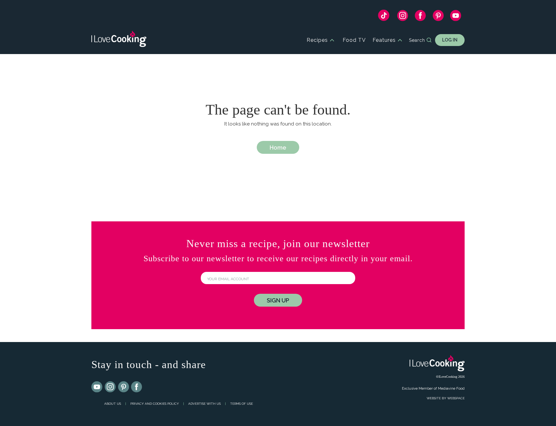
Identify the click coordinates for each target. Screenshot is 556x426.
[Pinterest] (438, 17)
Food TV (354, 40)
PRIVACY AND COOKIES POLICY (154, 403)
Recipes (317, 40)
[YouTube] (456, 17)
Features (384, 40)
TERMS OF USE (241, 403)
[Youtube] (97, 387)
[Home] (118, 40)
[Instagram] (403, 17)
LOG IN (450, 39)
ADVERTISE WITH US (204, 403)
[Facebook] (420, 17)
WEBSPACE (456, 398)
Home (278, 147)
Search (417, 40)
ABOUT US (112, 403)
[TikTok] (384, 16)
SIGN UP (278, 300)
